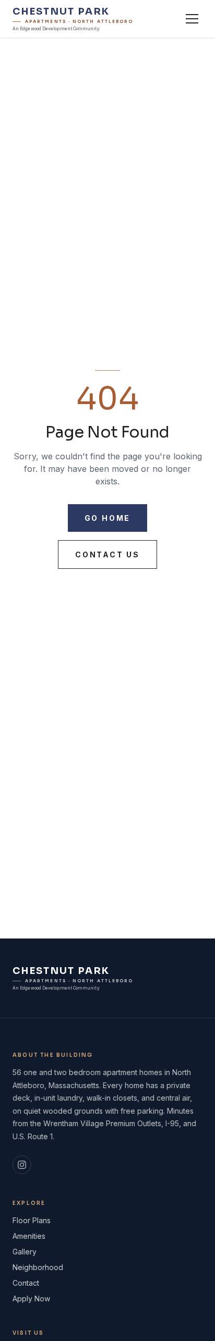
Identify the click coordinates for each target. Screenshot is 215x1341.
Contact (26, 1282)
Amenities (29, 1236)
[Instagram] (22, 1164)
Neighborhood (38, 1267)
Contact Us (107, 554)
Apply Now (31, 1298)
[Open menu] (192, 18)
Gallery (25, 1251)
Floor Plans (32, 1220)
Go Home (108, 518)
